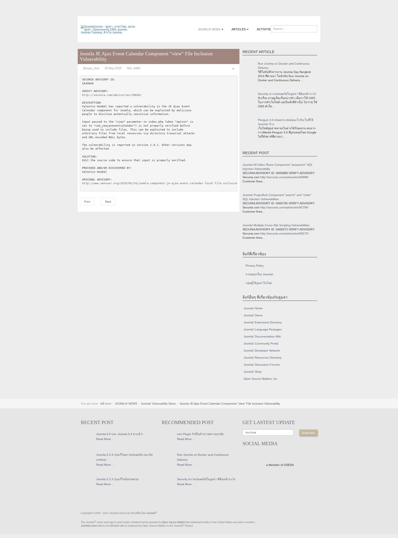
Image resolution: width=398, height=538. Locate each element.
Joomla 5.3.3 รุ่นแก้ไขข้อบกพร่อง (117, 479)
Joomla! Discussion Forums (262, 364)
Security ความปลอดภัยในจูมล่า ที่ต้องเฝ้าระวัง (287, 94)
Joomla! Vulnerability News (158, 403)
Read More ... (105, 439)
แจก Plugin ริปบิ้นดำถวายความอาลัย (200, 434)
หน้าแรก (105, 403)
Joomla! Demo (253, 315)
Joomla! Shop (253, 371)
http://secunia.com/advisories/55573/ (284, 233)
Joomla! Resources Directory (263, 357)
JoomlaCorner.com (91, 525)
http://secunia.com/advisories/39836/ (112, 95)
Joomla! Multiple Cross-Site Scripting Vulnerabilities (276, 225)
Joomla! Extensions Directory (263, 322)
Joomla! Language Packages (263, 329)
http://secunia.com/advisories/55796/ (284, 207)
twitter (92, 13)
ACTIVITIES (265, 29)
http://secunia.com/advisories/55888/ (284, 177)
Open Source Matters (174, 522)
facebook (84, 13)
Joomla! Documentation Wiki (262, 336)
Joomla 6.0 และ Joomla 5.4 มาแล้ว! (119, 434)
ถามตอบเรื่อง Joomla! (259, 274)
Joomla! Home (253, 308)
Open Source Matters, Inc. (261, 378)
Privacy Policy (255, 265)
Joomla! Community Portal (261, 343)
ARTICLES (239, 29)
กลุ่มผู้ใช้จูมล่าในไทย (259, 283)
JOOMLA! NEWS (209, 29)
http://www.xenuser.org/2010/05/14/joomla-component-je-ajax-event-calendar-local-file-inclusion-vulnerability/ (172, 183)
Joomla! (152, 513)
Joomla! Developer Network (262, 350)
